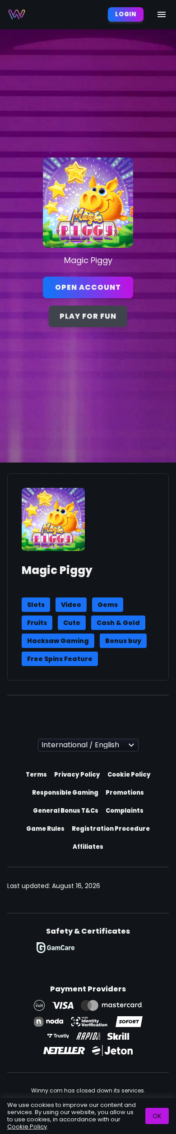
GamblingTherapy (79, 963)
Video (71, 604)
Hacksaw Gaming (58, 640)
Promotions (125, 792)
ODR (93, 947)
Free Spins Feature (60, 658)
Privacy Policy (77, 774)
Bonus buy (123, 640)
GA (116, 947)
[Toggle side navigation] (162, 14)
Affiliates (88, 846)
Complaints (125, 810)
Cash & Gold (118, 622)
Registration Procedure (111, 828)
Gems (107, 604)
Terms (36, 774)
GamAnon (134, 947)
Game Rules (45, 828)
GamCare (55, 947)
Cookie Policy (129, 774)
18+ (101, 963)
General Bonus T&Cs (65, 810)
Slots (36, 604)
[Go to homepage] (16, 14)
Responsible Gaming (65, 792)
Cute (71, 622)
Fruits (37, 622)
